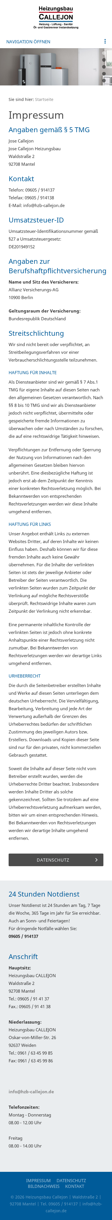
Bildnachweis (43, 1186)
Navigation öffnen (28, 41)
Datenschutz (71, 1180)
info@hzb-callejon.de (31, 1091)
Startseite (44, 99)
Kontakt (74, 1186)
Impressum (38, 1180)
